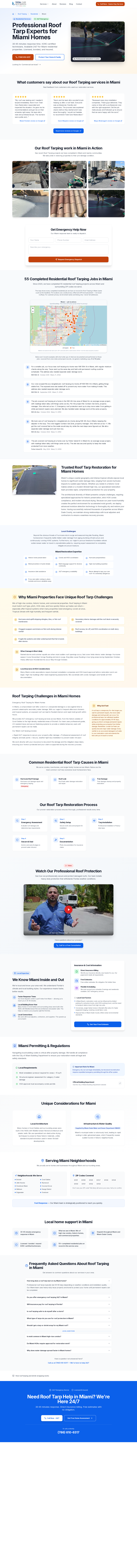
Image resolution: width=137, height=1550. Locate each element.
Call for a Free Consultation (70, 945)
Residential (34, 14)
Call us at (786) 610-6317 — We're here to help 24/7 (68, 1363)
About (54, 4)
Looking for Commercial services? (25, 65)
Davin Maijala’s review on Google (70, 121)
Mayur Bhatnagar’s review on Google (107, 121)
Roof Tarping (22, 14)
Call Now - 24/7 (53, 1418)
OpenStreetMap (95, 345)
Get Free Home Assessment (78, 1418)
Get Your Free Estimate (99, 1024)
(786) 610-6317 (24, 57)
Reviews (63, 4)
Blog (71, 4)
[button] (32, 308)
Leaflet (87, 345)
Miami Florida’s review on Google (31, 121)
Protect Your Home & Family (50, 57)
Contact (79, 4)
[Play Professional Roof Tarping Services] (68, 909)
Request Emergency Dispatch (70, 259)
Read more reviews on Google (67, 131)
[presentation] (68, 326)
